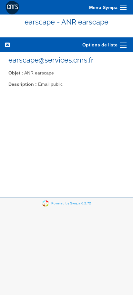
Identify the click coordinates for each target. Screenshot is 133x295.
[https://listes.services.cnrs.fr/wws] (12, 7)
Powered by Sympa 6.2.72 (71, 203)
